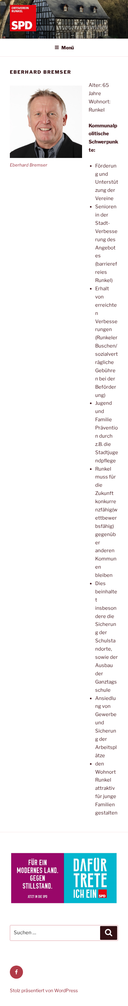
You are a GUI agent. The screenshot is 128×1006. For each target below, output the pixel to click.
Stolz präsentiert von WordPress (44, 990)
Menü (67, 47)
